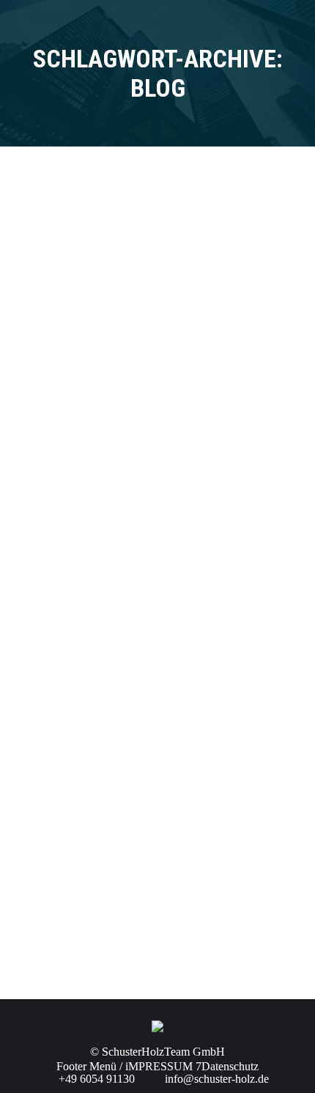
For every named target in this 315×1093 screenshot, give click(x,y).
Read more (62, 354)
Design (51, 840)
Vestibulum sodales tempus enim (139, 814)
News (48, 275)
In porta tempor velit (103, 628)
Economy (56, 483)
